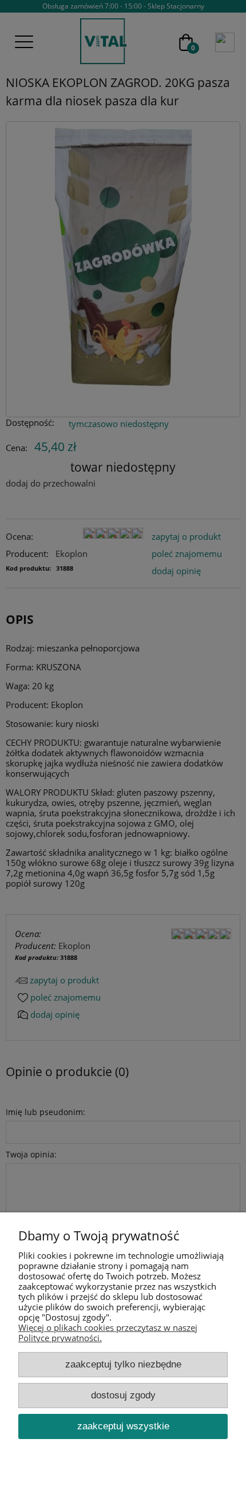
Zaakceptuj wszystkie (123, 1426)
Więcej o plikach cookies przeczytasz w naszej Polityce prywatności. (107, 1332)
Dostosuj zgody (123, 1395)
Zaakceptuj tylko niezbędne (123, 1364)
